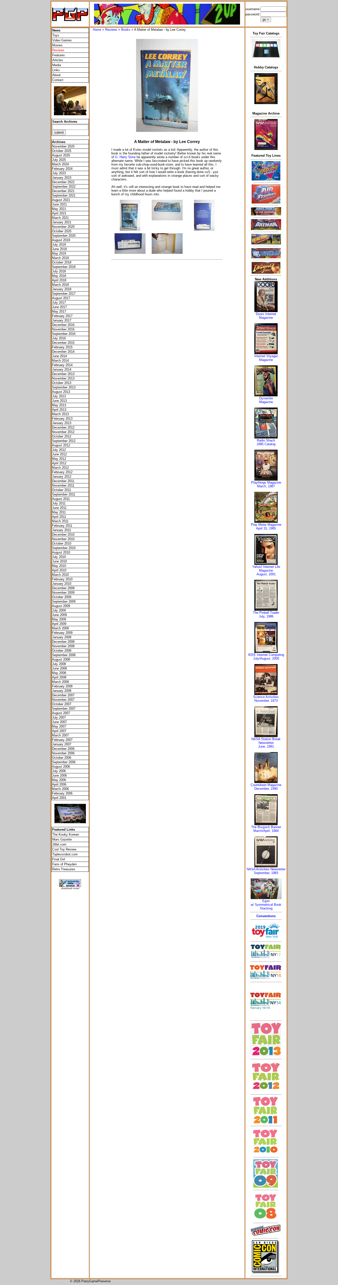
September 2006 (63, 762)
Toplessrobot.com (65, 854)
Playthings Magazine (266, 482)
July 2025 (59, 160)
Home (97, 29)
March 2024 (60, 164)
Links (56, 70)
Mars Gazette (62, 839)
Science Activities (266, 697)
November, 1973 (266, 700)
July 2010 (59, 557)
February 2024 (62, 169)
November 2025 (63, 146)
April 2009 (59, 624)
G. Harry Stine (125, 157)
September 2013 (63, 387)
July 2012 (59, 450)
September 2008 (63, 655)
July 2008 (59, 664)
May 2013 (59, 405)
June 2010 (59, 561)
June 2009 (59, 615)
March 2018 (60, 285)
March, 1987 (266, 486)
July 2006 (59, 771)
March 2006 (60, 789)
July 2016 (59, 338)
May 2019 (59, 253)
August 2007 (61, 713)
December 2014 (63, 351)
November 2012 (63, 432)
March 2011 (60, 521)
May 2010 (59, 566)
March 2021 (60, 218)
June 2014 (59, 356)
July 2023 (59, 173)
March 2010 (60, 575)
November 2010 (63, 539)
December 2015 (63, 343)
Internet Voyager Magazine (266, 358)
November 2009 (63, 592)
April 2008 (59, 677)
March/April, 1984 (266, 831)
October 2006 (61, 757)
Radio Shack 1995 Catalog (266, 442)
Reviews (111, 29)
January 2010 (61, 583)
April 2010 (59, 570)
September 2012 (63, 441)
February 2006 (62, 793)
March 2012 (60, 467)
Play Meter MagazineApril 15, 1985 (266, 526)
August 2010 (61, 552)
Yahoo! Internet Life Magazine (266, 568)
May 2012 (59, 459)
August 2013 (61, 392)
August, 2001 (266, 574)
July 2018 (59, 271)
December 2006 (63, 749)
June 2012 (59, 454)
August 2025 (61, 155)
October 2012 (61, 436)
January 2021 (61, 222)
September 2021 (63, 195)
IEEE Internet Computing (266, 655)
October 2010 (61, 543)
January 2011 (61, 530)
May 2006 (59, 780)
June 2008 (59, 668)
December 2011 (63, 481)
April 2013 (59, 409)
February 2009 (62, 633)
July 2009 (59, 610)
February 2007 (62, 740)
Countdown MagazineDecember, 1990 (266, 786)
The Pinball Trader (266, 612)
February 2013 (62, 418)
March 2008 (60, 682)
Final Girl (58, 859)
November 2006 (63, 753)
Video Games (62, 40)
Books (125, 29)
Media (56, 65)
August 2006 (61, 766)
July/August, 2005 (266, 658)
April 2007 (59, 731)
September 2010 (63, 548)
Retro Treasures (63, 869)
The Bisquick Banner (266, 827)
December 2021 (63, 191)
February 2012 (62, 472)
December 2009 (63, 588)
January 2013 (61, 423)
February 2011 (62, 525)
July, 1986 (266, 616)
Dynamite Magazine (266, 400)
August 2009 (61, 606)
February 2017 (62, 316)
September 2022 (63, 186)
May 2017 (59, 311)
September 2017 (63, 293)
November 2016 (63, 329)
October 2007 (61, 704)
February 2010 (62, 579)
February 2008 (62, 686)
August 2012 (61, 445)
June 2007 (59, 722)
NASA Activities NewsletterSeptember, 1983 (266, 871)
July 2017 (59, 302)
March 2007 (60, 735)
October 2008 (61, 650)
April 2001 (59, 798)
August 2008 (61, 659)
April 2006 (59, 784)
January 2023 (61, 177)
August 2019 (61, 240)
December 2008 (63, 641)
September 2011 (63, 494)
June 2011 (59, 508)
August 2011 (61, 499)
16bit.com (59, 844)
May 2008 (59, 673)
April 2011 (59, 517)
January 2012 (61, 476)
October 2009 (61, 597)
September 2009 (63, 601)
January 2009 (61, 637)
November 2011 (63, 485)
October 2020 (61, 231)
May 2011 (59, 512)
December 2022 (63, 182)
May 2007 (59, 726)
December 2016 (63, 325)
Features (58, 55)
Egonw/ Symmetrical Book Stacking (266, 904)
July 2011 (59, 503)
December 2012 (63, 427)
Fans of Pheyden (64, 864)
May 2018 (59, 276)
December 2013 (63, 374)
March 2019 (60, 258)
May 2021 (59, 209)
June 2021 (59, 204)
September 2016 (63, 334)
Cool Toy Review (64, 849)
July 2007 (59, 717)
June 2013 (59, 401)
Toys (55, 35)
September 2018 (63, 267)
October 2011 (61, 490)
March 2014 (60, 360)
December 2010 (63, 534)
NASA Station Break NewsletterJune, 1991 (266, 742)
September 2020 (63, 235)
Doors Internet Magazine (266, 316)
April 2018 (59, 280)
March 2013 (60, 414)
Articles (57, 60)
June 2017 (59, 307)
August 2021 (61, 200)
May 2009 (59, 619)
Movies (57, 45)
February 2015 (62, 347)
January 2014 (61, 369)
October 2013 (61, 383)
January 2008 (61, 691)
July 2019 (59, 244)
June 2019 (59, 249)
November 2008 (63, 646)
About (56, 75)
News (56, 30)
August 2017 (61, 298)
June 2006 (59, 775)
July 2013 (59, 396)
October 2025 (61, 151)
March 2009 (60, 628)
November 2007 (63, 699)
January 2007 (61, 744)
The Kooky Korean (65, 834)
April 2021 (59, 213)
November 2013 (63, 378)
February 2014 (62, 365)
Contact (57, 80)
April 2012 (59, 463)
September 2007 (63, 708)
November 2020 (63, 227)
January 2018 (61, 289)
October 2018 (61, 262)
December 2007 (63, 695)
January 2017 (61, 320)
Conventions (266, 916)
